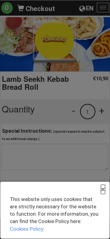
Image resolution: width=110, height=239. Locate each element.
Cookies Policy (26, 229)
